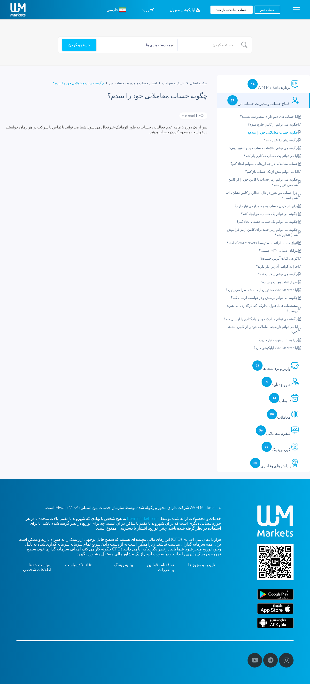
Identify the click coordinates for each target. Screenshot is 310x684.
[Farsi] (275, 623)
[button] (296, 9)
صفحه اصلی (199, 83)
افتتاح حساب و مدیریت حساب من (133, 83)
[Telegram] (270, 660)
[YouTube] (255, 660)
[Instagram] (286, 660)
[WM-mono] (18, 9)
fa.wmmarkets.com (143, 518)
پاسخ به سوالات (173, 83)
